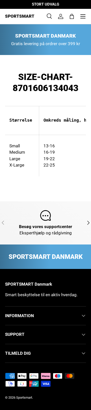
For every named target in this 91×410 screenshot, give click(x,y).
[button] (71, 16)
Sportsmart (24, 397)
